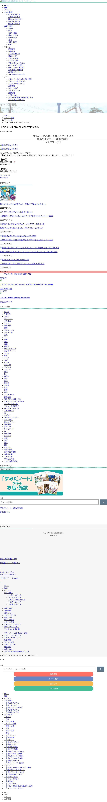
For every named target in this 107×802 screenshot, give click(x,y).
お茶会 (6, 316)
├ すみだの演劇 (11, 749)
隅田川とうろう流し (11, 417)
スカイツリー (9, 411)
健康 (6, 328)
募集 (6, 392)
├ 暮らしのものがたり (16, 600)
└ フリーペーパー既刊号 (14, 763)
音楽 (6, 335)
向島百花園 (8, 454)
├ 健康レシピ (10, 744)
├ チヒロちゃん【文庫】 (14, 756)
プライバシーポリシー (16, 100)
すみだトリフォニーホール (14, 401)
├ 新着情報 (9, 737)
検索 (1, 498)
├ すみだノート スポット (14, 770)
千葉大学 (7, 314)
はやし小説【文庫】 (15, 65)
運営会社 (11, 93)
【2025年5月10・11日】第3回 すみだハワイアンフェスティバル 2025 (26, 240)
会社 (10, 44)
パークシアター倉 (11, 404)
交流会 (6, 385)
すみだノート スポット (17, 81)
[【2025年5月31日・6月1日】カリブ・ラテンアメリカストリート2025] (16, 212)
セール (6, 353)
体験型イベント (10, 422)
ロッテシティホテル (11, 408)
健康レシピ (12, 56)
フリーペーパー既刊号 (16, 74)
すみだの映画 (13, 58)
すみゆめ (7, 321)
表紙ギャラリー (14, 72)
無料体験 (7, 424)
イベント (7, 590)
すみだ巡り (8, 420)
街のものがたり (14, 14)
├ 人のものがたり (15, 597)
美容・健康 (12, 33)
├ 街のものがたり (15, 595)
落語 (6, 372)
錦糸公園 (7, 397)
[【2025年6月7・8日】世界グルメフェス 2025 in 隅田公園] (14, 260)
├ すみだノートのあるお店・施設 (17, 767)
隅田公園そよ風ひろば (22, 274)
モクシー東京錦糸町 (11, 406)
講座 (6, 378)
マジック (7, 369)
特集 (6, 588)
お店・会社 (8, 608)
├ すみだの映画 (11, 747)
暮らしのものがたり (15, 19)
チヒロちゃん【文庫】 (16, 67)
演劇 (6, 339)
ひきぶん (7, 447)
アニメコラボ (9, 394)
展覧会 (6, 346)
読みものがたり (14, 21)
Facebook (4, 177)
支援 (6, 388)
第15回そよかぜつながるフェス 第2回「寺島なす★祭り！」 (23, 204)
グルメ (10, 28)
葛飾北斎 (7, 326)
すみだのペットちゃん (16, 63)
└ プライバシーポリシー (14, 788)
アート (6, 337)
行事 (6, 390)
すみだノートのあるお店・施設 (20, 79)
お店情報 (7, 799)
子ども (6, 323)
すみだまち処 (9, 459)
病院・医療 (12, 42)
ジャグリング (9, 330)
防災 (6, 440)
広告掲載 (11, 86)
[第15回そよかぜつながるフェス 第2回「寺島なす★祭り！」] (8, 200)
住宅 (10, 40)
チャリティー (9, 429)
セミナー (7, 433)
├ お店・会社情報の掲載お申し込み (18, 786)
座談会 (6, 383)
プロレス (7, 367)
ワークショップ (10, 349)
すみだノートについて (16, 84)
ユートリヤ (8, 456)
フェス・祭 (8, 274)
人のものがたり (14, 17)
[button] (53, 510)
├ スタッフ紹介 (11, 777)
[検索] (103, 502)
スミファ (7, 436)
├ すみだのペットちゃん (14, 751)
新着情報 (11, 49)
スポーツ (7, 365)
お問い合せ (12, 95)
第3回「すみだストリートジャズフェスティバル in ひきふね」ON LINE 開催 (28, 252)
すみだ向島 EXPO (10, 461)
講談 (6, 443)
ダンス (6, 362)
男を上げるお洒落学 (15, 70)
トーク (6, 358)
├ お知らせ (9, 740)
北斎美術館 (8, 450)
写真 (6, 344)
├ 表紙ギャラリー (11, 760)
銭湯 (6, 445)
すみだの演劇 (13, 61)
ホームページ (5, 175)
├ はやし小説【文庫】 (13, 754)
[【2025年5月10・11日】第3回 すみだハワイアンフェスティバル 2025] (18, 236)
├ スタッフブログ (11, 779)
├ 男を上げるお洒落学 (13, 758)
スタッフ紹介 (13, 88)
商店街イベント (10, 351)
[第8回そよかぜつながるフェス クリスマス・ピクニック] (22, 224)
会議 (6, 438)
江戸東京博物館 (10, 452)
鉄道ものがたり (14, 24)
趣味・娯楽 (12, 37)
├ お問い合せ (10, 784)
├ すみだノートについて (14, 772)
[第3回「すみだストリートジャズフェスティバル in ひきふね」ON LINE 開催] (29, 248)
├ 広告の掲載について (13, 774)
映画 (6, 342)
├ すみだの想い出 (11, 742)
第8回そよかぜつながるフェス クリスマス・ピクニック (21, 228)
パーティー (8, 319)
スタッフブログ (14, 90)
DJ (5, 374)
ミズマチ (7, 415)
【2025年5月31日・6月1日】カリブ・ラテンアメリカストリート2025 (26, 216)
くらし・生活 (11, 724)
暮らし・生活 (13, 35)
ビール (6, 312)
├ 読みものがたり (15, 602)
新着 (6, 794)
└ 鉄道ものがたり (15, 604)
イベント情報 (53, 679)
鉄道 (6, 355)
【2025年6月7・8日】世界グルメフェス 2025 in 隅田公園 (22, 264)
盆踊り (6, 376)
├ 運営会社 (9, 781)
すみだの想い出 (14, 54)
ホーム (6, 586)
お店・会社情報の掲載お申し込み (20, 97)
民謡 (6, 381)
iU (5, 413)
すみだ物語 (8, 593)
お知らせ (11, 51)
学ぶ (10, 31)
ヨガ (6, 360)
